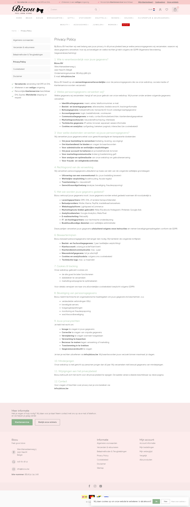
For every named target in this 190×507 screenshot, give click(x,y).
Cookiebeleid (18, 69)
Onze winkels (172, 2)
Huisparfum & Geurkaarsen (153, 18)
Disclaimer (17, 76)
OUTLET (126, 25)
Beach (29, 18)
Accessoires (81, 25)
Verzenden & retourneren (24, 47)
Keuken (128, 18)
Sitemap (100, 468)
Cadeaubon (160, 2)
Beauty (64, 25)
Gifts (71, 18)
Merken (112, 25)
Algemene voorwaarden (23, 40)
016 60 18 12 (22, 462)
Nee (165, 501)
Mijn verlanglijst (146, 451)
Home (19, 18)
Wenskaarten (54, 18)
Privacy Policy (26, 31)
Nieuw (39, 18)
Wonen (115, 18)
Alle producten (146, 460)
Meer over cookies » (178, 501)
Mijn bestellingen (147, 447)
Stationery (85, 18)
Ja (156, 501)
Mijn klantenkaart (145, 2)
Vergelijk (143, 456)
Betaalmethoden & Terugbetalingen (28, 55)
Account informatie (147, 443)
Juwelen (98, 25)
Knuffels (100, 18)
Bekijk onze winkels (47, 422)
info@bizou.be (23, 469)
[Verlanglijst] (166, 9)
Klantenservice (22, 422)
